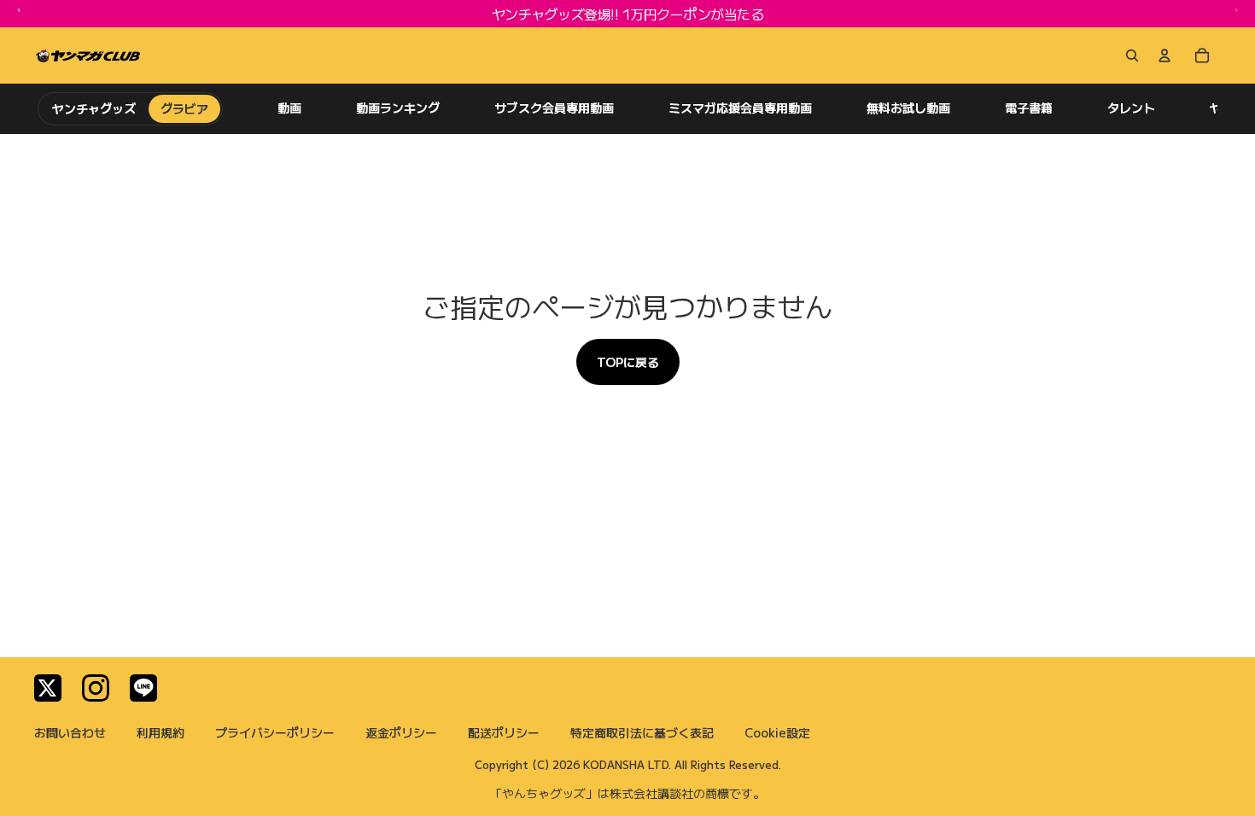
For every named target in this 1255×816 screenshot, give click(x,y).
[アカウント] (1164, 55)
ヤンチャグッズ (94, 108)
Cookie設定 (777, 732)
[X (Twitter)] (47, 688)
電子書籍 (1029, 108)
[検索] (1128, 55)
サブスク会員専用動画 (554, 108)
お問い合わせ (70, 732)
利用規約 (160, 732)
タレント (1131, 108)
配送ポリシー (504, 732)
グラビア (184, 108)
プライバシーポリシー (275, 732)
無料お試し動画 (908, 108)
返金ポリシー (401, 732)
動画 (289, 108)
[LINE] (143, 688)
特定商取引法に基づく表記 (642, 732)
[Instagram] (95, 688)
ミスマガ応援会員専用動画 (740, 108)
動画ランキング (398, 108)
